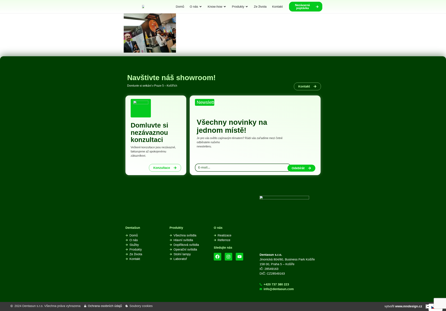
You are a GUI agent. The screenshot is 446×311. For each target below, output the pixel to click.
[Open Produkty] (246, 6)
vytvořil (403, 306)
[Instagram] (228, 256)
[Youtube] (239, 256)
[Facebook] (217, 256)
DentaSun (132, 227)
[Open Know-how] (224, 6)
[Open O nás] (200, 6)
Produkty (176, 227)
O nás (218, 227)
